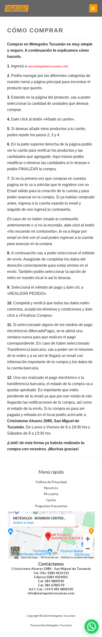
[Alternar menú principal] (93, 8)
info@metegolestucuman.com (51, 593)
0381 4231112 (58, 573)
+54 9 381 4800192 (58, 589)
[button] (91, 626)
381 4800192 (54, 581)
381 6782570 (54, 585)
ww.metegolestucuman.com (48, 66)
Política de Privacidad (51, 482)
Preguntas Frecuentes (51, 506)
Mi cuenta (51, 494)
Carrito (51, 500)
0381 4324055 (57, 577)
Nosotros (51, 488)
